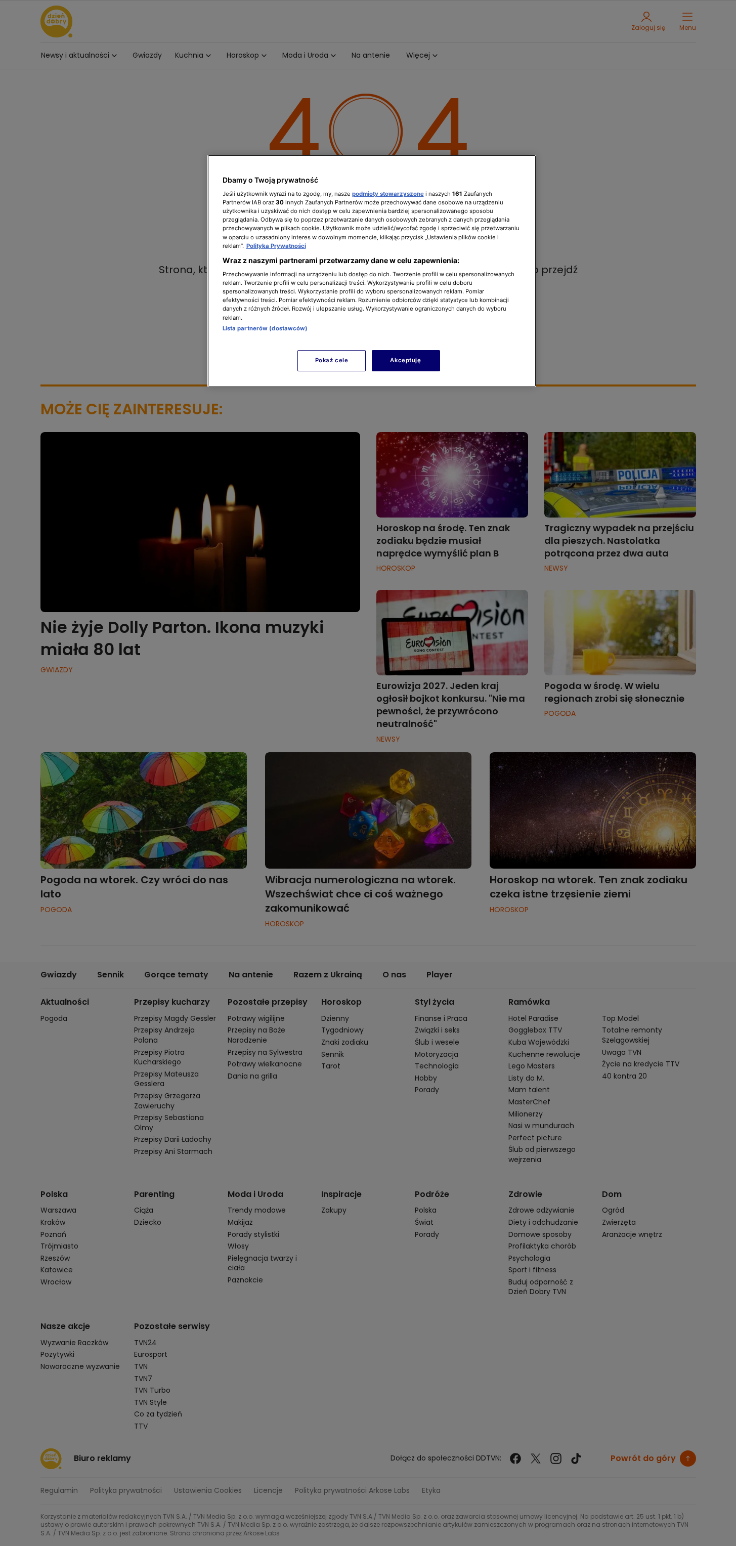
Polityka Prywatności (276, 245)
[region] (371, 271)
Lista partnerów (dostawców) (265, 328)
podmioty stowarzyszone (388, 193)
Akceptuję (405, 360)
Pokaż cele (332, 360)
